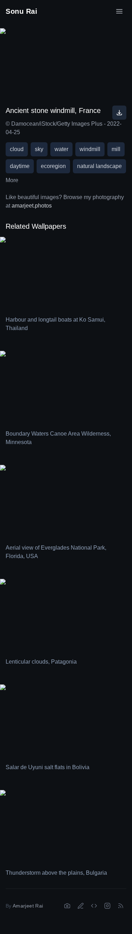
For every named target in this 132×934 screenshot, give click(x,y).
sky (39, 149)
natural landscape (99, 166)
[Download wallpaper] (119, 113)
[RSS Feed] (120, 905)
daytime (20, 166)
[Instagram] (107, 905)
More (12, 180)
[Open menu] (119, 11)
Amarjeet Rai (28, 906)
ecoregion (53, 166)
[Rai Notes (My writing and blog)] (80, 905)
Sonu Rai (21, 11)
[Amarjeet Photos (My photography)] (67, 905)
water (61, 149)
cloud (17, 149)
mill (116, 149)
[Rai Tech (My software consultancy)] (94, 905)
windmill (90, 149)
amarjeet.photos (32, 206)
